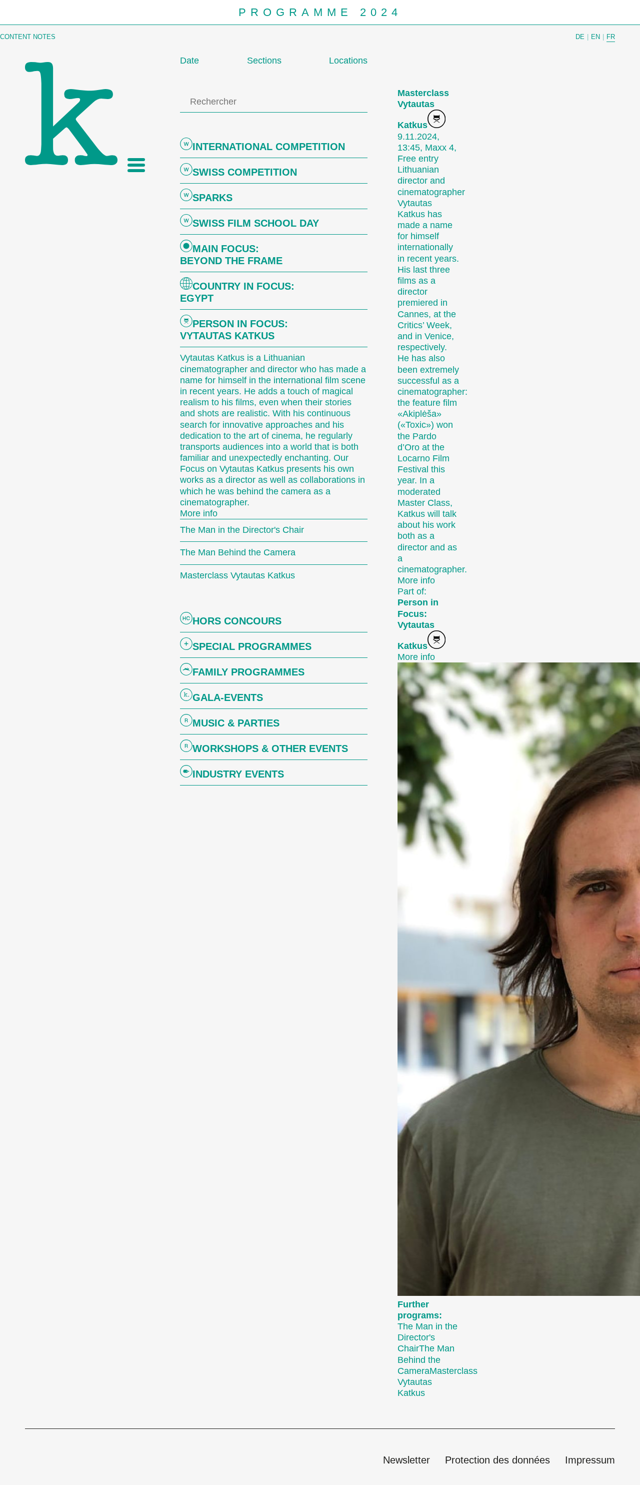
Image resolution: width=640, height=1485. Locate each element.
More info (199, 513)
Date (189, 61)
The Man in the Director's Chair (428, 1337)
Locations (348, 61)
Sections (264, 61)
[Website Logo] (71, 113)
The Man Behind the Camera (426, 1359)
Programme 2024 (320, 12)
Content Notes (28, 37)
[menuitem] (406, 1460)
